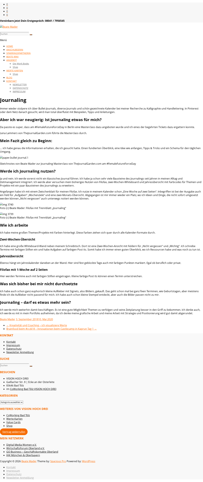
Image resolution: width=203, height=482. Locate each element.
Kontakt (11, 342)
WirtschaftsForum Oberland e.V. (25, 448)
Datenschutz (13, 348)
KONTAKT (11, 81)
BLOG (9, 77)
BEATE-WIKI (12, 56)
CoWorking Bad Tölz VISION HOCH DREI (33, 389)
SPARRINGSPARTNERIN (18, 53)
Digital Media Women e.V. (21, 445)
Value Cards (13, 422)
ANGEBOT (11, 60)
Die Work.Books (21, 63)
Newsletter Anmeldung (20, 352)
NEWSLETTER (20, 84)
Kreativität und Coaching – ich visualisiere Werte (36, 325)
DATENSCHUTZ (20, 88)
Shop (15, 67)
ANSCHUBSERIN (14, 49)
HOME (9, 46)
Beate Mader (7, 319)
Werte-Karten (14, 419)
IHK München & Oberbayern (23, 455)
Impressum (13, 345)
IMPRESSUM (19, 91)
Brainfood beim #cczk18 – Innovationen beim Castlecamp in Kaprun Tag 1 (51, 329)
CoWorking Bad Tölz (18, 415)
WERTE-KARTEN (14, 70)
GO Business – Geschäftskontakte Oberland (32, 451)
